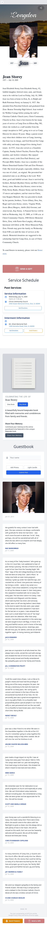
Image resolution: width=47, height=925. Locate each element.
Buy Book (22, 404)
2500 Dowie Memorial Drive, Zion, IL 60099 (24, 304)
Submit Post (23, 472)
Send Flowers (33, 331)
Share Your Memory (14, 435)
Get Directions (23, 308)
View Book (10, 404)
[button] (23, 497)
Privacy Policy (17, 915)
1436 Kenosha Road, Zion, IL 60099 (21, 326)
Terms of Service (29, 915)
